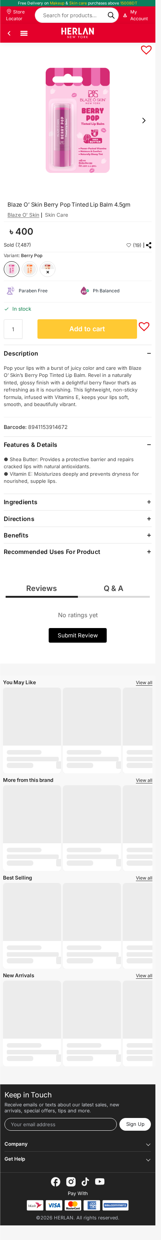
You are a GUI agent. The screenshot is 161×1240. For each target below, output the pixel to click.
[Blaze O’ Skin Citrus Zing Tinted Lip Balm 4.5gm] (29, 269)
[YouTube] (99, 1181)
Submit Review (78, 635)
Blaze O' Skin (23, 215)
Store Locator (15, 15)
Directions (19, 518)
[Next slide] (144, 120)
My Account (139, 15)
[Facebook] (55, 1181)
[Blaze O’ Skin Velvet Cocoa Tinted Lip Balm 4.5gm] (47, 269)
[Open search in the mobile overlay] (77, 15)
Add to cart (87, 329)
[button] (142, 46)
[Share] (149, 245)
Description (21, 353)
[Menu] (24, 33)
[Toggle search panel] (144, 33)
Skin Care (56, 215)
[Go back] (9, 33)
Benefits (16, 535)
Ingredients (20, 502)
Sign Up (135, 1124)
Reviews (41, 588)
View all (144, 682)
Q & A (114, 588)
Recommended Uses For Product (52, 551)
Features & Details (30, 444)
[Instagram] (71, 1181)
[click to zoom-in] (77, 120)
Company (16, 1144)
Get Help (14, 1159)
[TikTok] (85, 1181)
